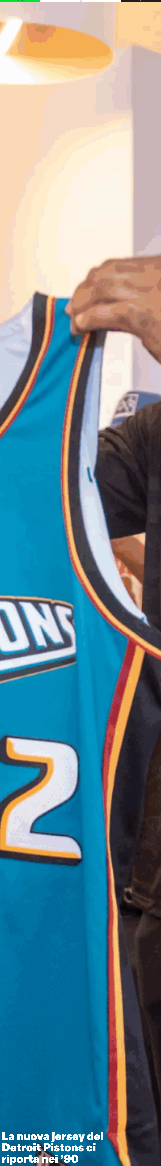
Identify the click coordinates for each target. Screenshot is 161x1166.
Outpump (20, 1)
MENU (141, 1)
